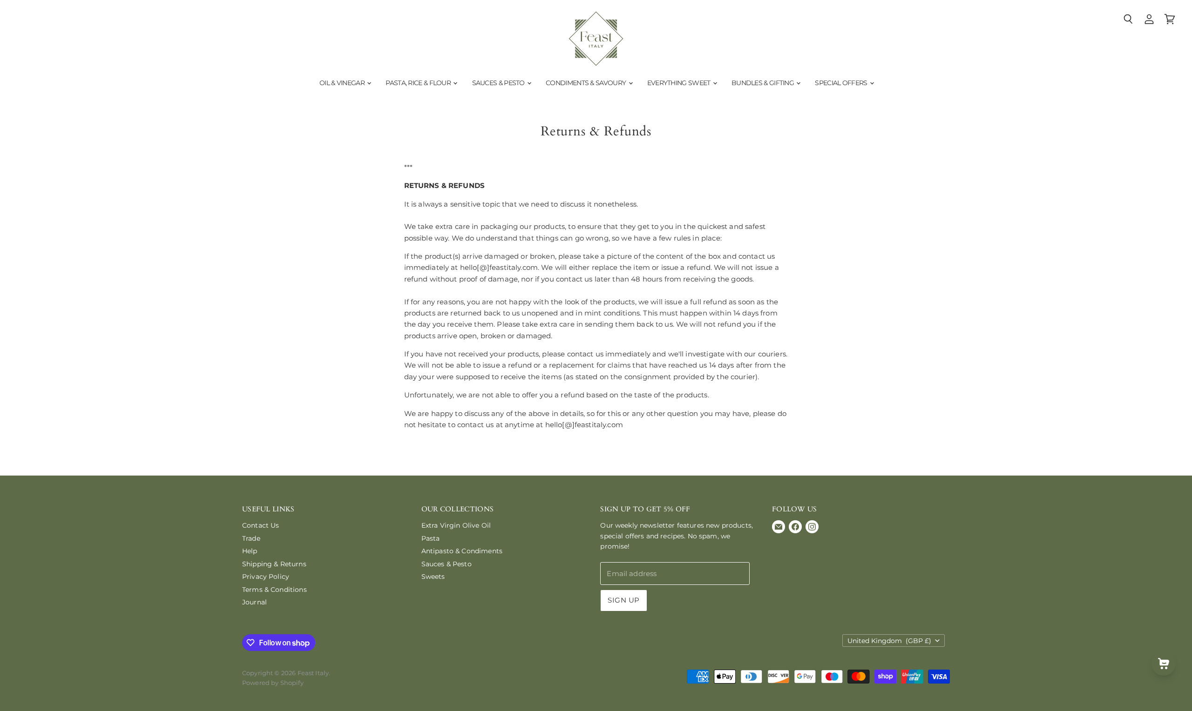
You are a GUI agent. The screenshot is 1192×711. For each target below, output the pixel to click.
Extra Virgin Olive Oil (456, 525)
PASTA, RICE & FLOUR (419, 83)
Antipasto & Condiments (461, 551)
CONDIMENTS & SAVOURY (586, 83)
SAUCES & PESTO (499, 83)
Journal (254, 602)
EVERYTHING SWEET (679, 83)
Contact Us (260, 525)
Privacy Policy (265, 576)
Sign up (623, 600)
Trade (251, 538)
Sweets (433, 576)
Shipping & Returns (274, 564)
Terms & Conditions (274, 589)
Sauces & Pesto (446, 564)
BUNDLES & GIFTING (763, 83)
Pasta (430, 538)
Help (249, 551)
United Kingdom (889, 641)
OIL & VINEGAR (342, 83)
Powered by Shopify (273, 682)
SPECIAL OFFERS (842, 83)
